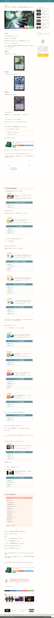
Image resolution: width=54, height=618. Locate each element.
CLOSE (29, 165)
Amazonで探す (15, 145)
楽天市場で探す (21, 145)
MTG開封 (6, 5)
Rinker (16, 143)
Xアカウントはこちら (9, 586)
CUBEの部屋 (6, 1)
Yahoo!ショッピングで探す (29, 145)
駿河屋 (14, 146)
